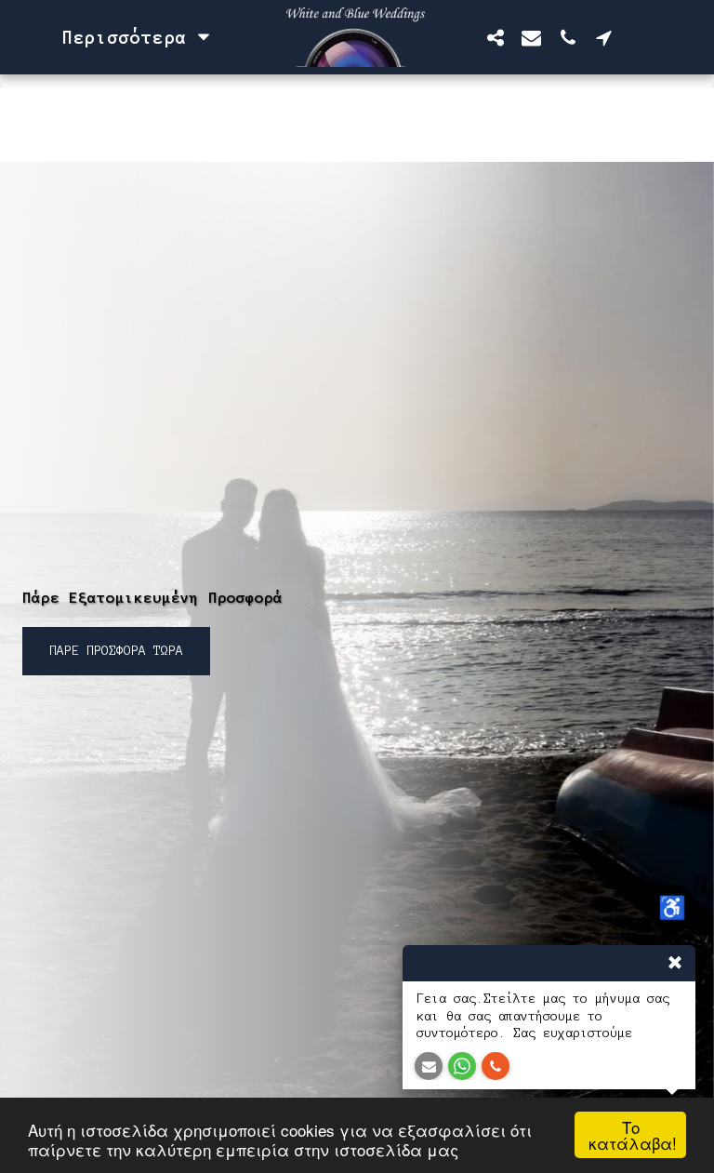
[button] (495, 37)
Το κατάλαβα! (632, 1134)
